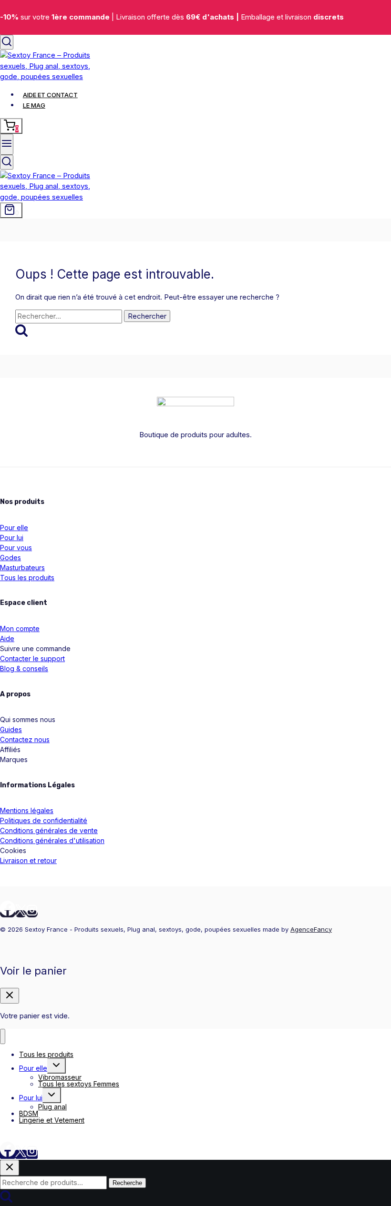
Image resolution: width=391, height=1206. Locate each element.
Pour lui (11, 537)
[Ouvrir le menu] (6, 144)
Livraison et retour (28, 860)
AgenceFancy (311, 929)
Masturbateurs (22, 567)
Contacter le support (32, 658)
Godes (10, 557)
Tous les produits (27, 577)
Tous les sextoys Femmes (78, 1084)
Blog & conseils (24, 668)
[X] (20, 913)
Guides (11, 729)
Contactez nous (25, 739)
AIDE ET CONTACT (50, 95)
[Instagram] (32, 913)
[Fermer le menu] (2, 1037)
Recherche (127, 1182)
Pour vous (16, 547)
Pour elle (14, 527)
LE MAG (34, 105)
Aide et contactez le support (46, 1135)
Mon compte (20, 628)
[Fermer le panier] (9, 996)
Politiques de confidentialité (43, 820)
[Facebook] (7, 913)
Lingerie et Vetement (51, 1120)
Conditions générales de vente (49, 830)
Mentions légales (26, 810)
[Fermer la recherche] (9, 1168)
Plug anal (52, 1107)
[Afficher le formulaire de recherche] (6, 42)
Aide (7, 638)
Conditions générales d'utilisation (52, 840)
